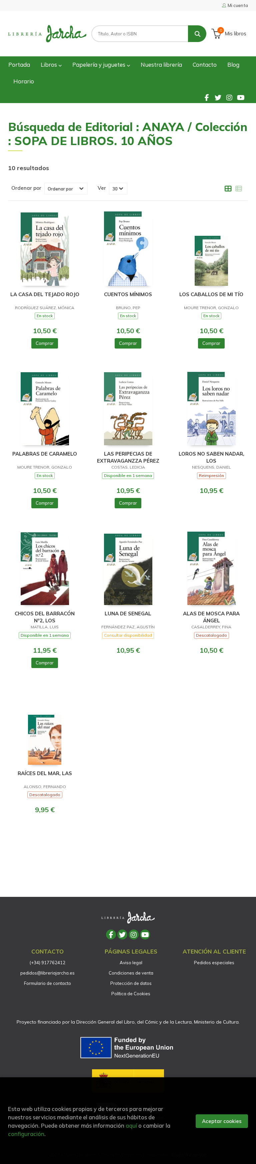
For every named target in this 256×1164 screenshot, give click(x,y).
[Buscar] (197, 33)
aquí (131, 1125)
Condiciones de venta (131, 973)
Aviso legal (131, 962)
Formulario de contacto (47, 983)
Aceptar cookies (222, 1121)
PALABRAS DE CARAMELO (44, 454)
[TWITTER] (218, 97)
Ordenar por (26, 188)
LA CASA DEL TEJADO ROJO (44, 294)
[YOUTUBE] (241, 97)
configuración (26, 1133)
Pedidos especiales (214, 962)
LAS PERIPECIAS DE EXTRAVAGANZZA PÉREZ (128, 457)
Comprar (45, 343)
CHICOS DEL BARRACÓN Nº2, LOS (45, 616)
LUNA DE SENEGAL (128, 613)
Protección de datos (131, 983)
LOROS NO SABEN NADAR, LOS (211, 457)
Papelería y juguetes (99, 64)
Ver (102, 188)
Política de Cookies (130, 993)
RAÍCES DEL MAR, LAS (45, 773)
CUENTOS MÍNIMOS (128, 294)
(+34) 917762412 (47, 962)
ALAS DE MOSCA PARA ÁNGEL (211, 616)
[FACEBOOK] (207, 97)
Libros (49, 64)
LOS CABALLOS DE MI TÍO (211, 294)
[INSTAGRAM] (229, 97)
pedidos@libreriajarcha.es (47, 973)
